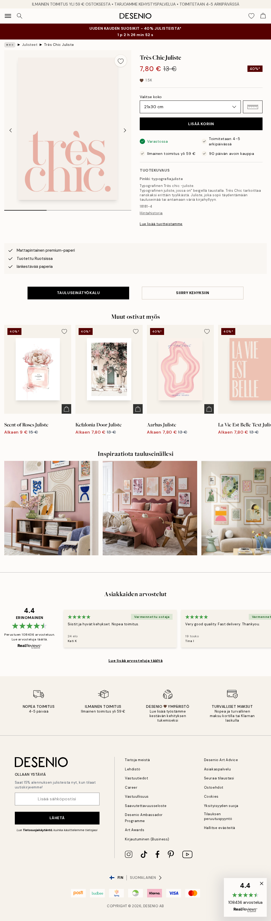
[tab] (25, 208)
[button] (253, 107)
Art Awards (134, 830)
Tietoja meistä (137, 760)
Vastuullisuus (137, 796)
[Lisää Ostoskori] (66, 409)
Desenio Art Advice (221, 760)
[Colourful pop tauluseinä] (51, 508)
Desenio (151, 906)
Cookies (211, 796)
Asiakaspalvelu (217, 769)
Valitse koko (151, 96)
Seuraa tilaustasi (219, 778)
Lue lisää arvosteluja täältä (136, 660)
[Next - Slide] (125, 130)
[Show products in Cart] (263, 16)
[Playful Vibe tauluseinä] (150, 508)
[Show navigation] (8, 16)
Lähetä (57, 817)
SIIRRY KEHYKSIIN (192, 292)
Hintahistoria (151, 213)
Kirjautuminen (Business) (147, 839)
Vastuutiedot (136, 778)
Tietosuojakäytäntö (37, 830)
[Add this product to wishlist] (120, 60)
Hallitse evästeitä (219, 828)
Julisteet (30, 44)
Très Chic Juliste (59, 44)
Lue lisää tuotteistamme (161, 224)
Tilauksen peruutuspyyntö (218, 816)
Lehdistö (132, 769)
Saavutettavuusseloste (145, 806)
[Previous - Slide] (10, 130)
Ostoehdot (213, 787)
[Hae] (19, 16)
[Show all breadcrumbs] (9, 44)
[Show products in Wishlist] (251, 16)
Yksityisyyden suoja (221, 806)
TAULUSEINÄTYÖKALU (78, 292)
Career (131, 787)
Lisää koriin (201, 123)
